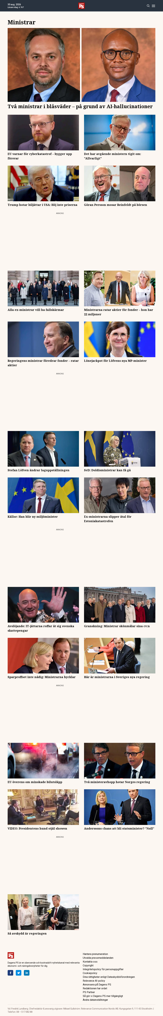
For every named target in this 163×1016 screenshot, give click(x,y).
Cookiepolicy (90, 973)
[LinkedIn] (26, 973)
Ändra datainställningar (95, 999)
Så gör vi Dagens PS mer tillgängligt (103, 996)
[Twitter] (18, 973)
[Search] (148, 6)
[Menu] (153, 6)
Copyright (88, 965)
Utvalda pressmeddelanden (98, 957)
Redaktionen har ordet (95, 988)
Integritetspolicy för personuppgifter (103, 969)
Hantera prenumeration (95, 954)
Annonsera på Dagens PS (97, 984)
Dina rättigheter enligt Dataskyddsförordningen (109, 976)
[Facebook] (10, 973)
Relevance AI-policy (94, 980)
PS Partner (89, 992)
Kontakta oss (90, 961)
